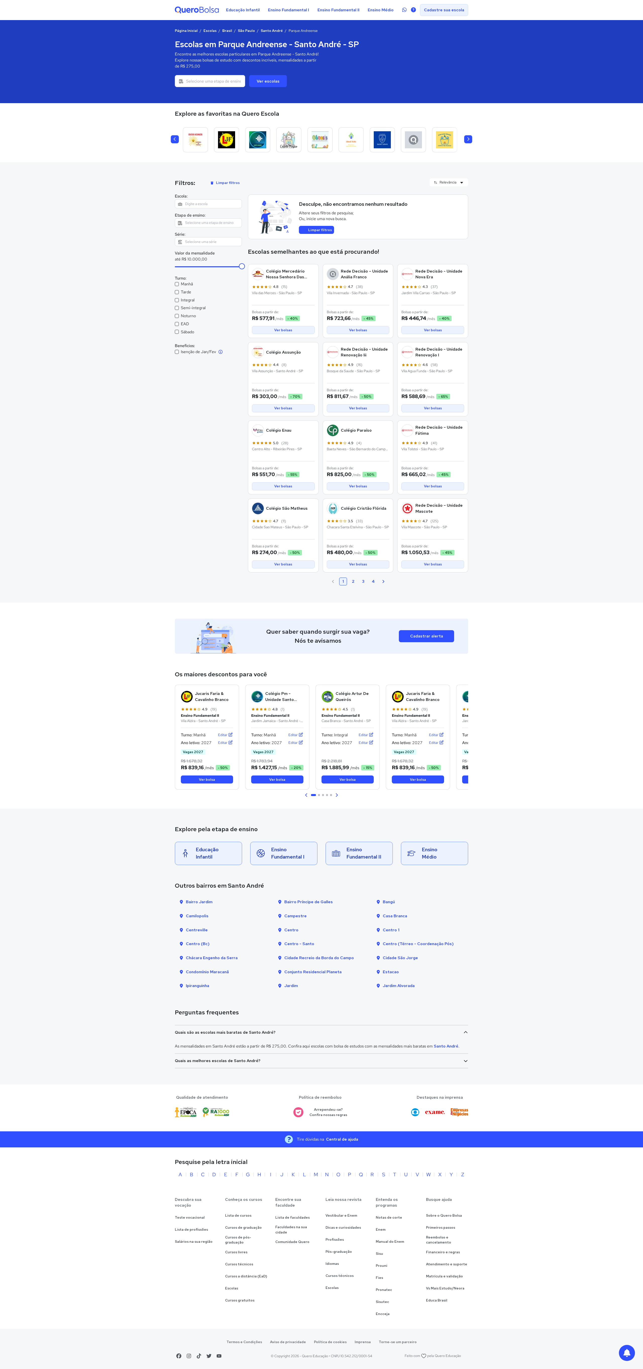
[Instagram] (189, 1356)
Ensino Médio (381, 10)
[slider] (242, 266)
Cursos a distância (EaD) (246, 1276)
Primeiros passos (440, 1227)
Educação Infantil (243, 10)
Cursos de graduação (243, 1227)
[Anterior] (175, 139)
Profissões (335, 1239)
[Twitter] (209, 1356)
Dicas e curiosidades (343, 1227)
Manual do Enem (390, 1241)
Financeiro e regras (443, 1252)
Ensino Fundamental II (338, 10)
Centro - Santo (299, 943)
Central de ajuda (342, 1139)
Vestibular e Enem (341, 1215)
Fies (379, 1277)
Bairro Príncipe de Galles (308, 901)
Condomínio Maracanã (207, 971)
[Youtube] (219, 1356)
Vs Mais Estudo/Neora (445, 1288)
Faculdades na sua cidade (291, 1229)
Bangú (389, 901)
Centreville (197, 930)
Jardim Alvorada (399, 985)
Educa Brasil (436, 1300)
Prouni (381, 1265)
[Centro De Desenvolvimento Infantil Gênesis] (320, 139)
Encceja (383, 1314)
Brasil (227, 30)
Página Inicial (186, 30)
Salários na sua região (193, 1241)
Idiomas (332, 1263)
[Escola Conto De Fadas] (444, 139)
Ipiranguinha (197, 985)
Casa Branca (395, 916)
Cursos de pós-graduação (238, 1240)
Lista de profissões (191, 1229)
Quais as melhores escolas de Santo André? (217, 1060)
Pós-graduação (339, 1251)
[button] (306, 795)
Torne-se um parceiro (398, 1342)
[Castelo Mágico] (288, 139)
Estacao (391, 971)
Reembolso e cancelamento (438, 1240)
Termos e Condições (244, 1342)
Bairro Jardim (199, 901)
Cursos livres (236, 1252)
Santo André (272, 30)
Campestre (295, 916)
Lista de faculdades (292, 1217)
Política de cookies (330, 1342)
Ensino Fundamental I (288, 10)
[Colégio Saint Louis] (382, 139)
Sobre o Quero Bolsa (444, 1215)
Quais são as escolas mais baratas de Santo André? (225, 1032)
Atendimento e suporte (446, 1264)
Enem (381, 1229)
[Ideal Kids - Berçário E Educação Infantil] (351, 139)
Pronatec (384, 1289)
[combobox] (210, 81)
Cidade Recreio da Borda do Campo (319, 957)
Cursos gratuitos (239, 1300)
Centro (291, 930)
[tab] (313, 795)
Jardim (291, 985)
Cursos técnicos (239, 1264)
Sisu (379, 1253)
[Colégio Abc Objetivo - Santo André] (413, 139)
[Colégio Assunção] (195, 139)
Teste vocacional (190, 1217)
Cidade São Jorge (400, 957)
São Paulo (246, 30)
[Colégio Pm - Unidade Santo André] (257, 139)
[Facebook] (179, 1356)
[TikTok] (199, 1356)
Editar (223, 735)
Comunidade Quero (292, 1242)
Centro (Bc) (197, 943)
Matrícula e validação (444, 1276)
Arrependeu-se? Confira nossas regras (328, 1112)
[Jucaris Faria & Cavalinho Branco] (226, 139)
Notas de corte (389, 1217)
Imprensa (363, 1342)
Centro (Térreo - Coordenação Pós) (418, 943)
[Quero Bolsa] (197, 10)
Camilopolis (197, 916)
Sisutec (382, 1301)
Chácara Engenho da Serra (212, 957)
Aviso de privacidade (288, 1342)
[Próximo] (468, 139)
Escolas (210, 30)
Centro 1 (391, 930)
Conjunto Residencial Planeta (313, 971)
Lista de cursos (238, 1215)
